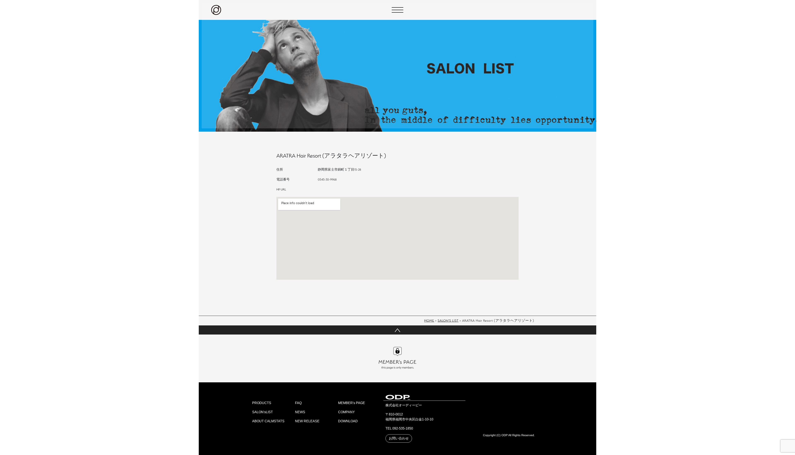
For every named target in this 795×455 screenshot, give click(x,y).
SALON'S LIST (448, 320)
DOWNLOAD (348, 421)
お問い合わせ (399, 438)
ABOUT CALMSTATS (268, 421)
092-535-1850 (402, 428)
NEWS (300, 412)
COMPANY (346, 412)
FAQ (298, 403)
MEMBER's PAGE (351, 403)
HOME (429, 320)
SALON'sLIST (262, 412)
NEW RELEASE (307, 421)
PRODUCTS (261, 403)
